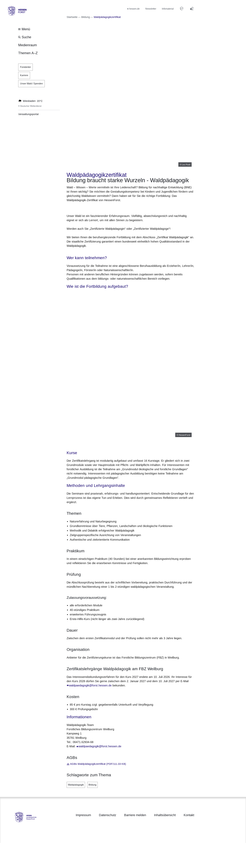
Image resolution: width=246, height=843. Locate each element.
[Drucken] (91, 207)
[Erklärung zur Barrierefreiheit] (192, 8)
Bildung (92, 785)
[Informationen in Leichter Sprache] (181, 8)
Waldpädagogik (76, 785)
